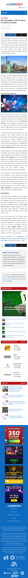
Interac (16, 346)
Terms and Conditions (14, 515)
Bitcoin (16, 372)
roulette (8, 279)
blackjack (13, 279)
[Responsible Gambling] (21, 573)
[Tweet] (21, 34)
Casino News (4, 18)
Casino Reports (7, 274)
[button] (22, 314)
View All (23, 383)
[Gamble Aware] (15, 573)
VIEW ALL (23, 342)
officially (10, 222)
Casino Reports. (17, 568)
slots (4, 279)
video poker (19, 279)
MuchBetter (17, 363)
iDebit (15, 355)
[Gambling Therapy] (14, 576)
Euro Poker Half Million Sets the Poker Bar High (13, 308)
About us (13, 509)
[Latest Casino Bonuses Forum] (14, 474)
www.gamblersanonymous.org (10, 545)
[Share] (10, 34)
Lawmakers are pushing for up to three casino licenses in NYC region (14, 238)
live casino (5, 281)
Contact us (14, 512)
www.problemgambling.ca (16, 543)
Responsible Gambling (14, 521)
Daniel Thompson (6, 28)
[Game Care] (7, 573)
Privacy (14, 518)
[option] (14, 303)
